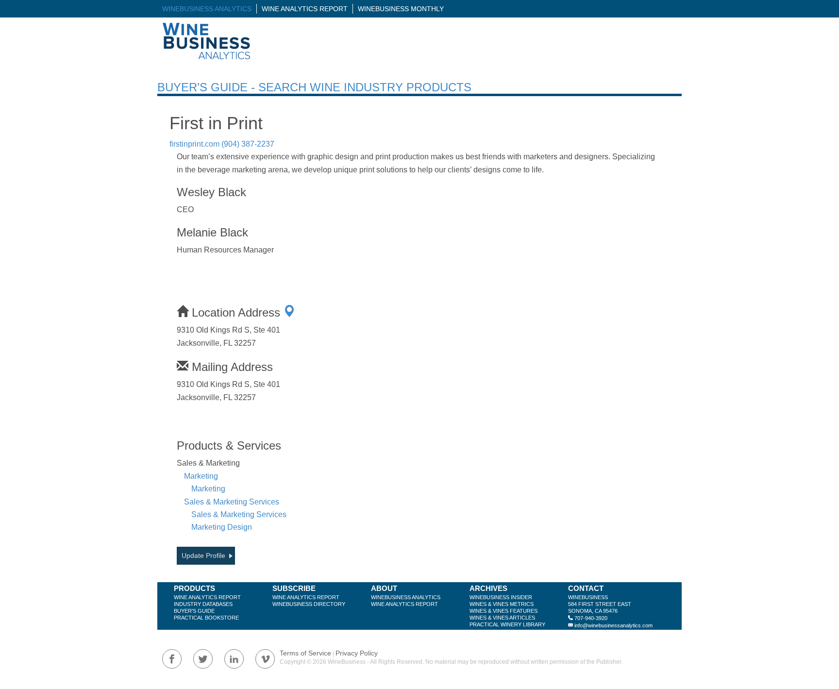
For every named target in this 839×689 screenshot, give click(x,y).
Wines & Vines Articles (502, 618)
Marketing (201, 476)
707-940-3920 (590, 618)
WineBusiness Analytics (207, 9)
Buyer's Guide (194, 611)
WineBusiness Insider (501, 597)
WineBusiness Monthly (401, 9)
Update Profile (203, 555)
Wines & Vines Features (503, 611)
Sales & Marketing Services (231, 502)
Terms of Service (305, 653)
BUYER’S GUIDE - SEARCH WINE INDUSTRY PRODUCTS (314, 87)
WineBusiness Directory (308, 604)
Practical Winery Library (507, 624)
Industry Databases (203, 604)
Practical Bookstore (206, 618)
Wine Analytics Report (305, 9)
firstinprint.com (194, 144)
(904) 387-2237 (247, 144)
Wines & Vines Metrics (502, 604)
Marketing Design (221, 527)
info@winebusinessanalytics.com (613, 625)
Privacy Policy (357, 653)
